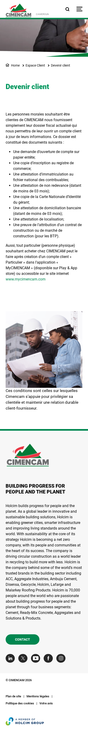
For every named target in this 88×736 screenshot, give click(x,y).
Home (15, 65)
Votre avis (46, 703)
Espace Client (35, 65)
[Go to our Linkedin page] (11, 658)
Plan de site (13, 696)
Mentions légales (38, 696)
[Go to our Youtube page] (36, 658)
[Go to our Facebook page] (49, 658)
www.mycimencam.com (26, 279)
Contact (22, 639)
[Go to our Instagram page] (62, 658)
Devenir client (60, 65)
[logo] (18, 10)
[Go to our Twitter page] (24, 658)
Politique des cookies (20, 703)
